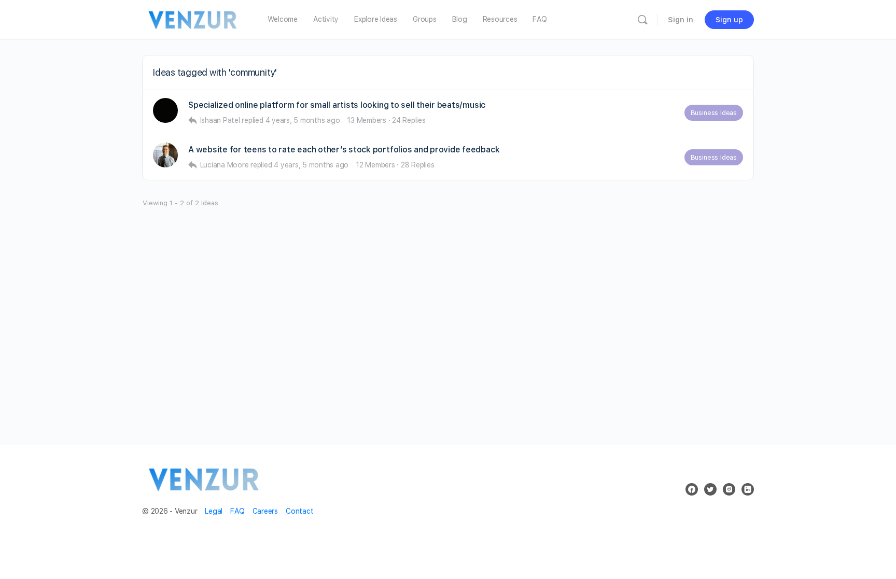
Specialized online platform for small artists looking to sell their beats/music (336, 105)
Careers (265, 511)
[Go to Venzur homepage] (193, 18)
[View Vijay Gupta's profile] (165, 110)
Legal (213, 511)
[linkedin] (747, 489)
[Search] (642, 19)
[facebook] (691, 489)
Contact (299, 511)
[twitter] (710, 489)
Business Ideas (714, 113)
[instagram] (729, 489)
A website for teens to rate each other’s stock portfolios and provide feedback (343, 149)
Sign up (729, 20)
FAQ (237, 511)
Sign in (680, 20)
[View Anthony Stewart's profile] (165, 155)
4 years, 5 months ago (302, 120)
